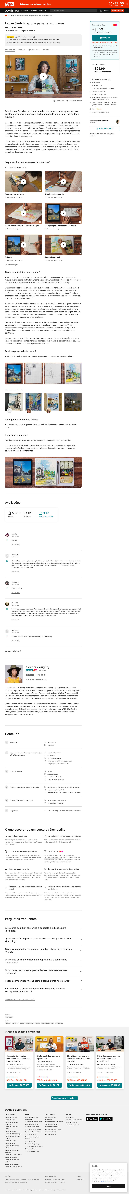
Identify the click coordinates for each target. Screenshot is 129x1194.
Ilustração (9, 1017)
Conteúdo (21, 50)
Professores (61, 1182)
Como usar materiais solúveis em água (22, 226)
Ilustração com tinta (26, 1023)
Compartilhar (60, 100)
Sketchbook (59, 1023)
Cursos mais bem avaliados (74, 1120)
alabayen (14, 555)
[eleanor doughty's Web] (44, 675)
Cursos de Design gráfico (33, 1129)
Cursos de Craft (10, 1120)
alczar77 (14, 603)
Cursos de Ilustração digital (33, 1121)
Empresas (54, 1182)
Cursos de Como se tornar (13, 1166)
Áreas (27, 1114)
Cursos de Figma (50, 1134)
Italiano (40, 42)
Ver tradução (15, 544)
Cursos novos (70, 1117)
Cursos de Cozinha (11, 1157)
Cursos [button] (24, 10)
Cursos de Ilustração (11, 1117)
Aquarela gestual (52, 257)
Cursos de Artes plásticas (33, 1132)
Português (23, 42)
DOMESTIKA (12, 10)
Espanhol (16, 42)
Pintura (37, 1023)
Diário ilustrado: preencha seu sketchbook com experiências (108, 1058)
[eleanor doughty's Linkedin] (42, 675)
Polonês (46, 42)
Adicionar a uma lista (75, 100)
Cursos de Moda (10, 1143)
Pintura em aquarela (47, 1023)
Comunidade (34, 50)
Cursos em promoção (72, 1125)
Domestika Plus (22, 1182)
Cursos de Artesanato (32, 1126)
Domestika (48, 1179)
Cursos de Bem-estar (11, 1164)
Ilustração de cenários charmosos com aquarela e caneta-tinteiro (18, 1058)
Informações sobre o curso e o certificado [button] (20, 999)
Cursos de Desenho (31, 1124)
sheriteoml (15, 630)
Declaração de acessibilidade (58, 1190)
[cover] (43, 76)
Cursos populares (71, 1122)
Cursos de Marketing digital (34, 1146)
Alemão (29, 42)
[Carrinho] (100, 10)
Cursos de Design (10, 1131)
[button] (46, 10)
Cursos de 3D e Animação (13, 1134)
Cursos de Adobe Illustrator (54, 1121)
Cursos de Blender (51, 1132)
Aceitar (108, 1186)
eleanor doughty (21, 31)
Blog (59, 1179)
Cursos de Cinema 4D (52, 1126)
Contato (55, 1179)
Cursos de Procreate (51, 1124)
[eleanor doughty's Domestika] (36, 675)
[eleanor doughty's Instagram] (39, 675)
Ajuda (63, 1179)
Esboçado (15, 1023)
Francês (35, 42)
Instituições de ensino (33, 1179)
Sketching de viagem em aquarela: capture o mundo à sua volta (79, 1058)
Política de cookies (107, 1182)
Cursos (11, 15)
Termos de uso (20, 1190)
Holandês (52, 42)
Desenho (8, 1023)
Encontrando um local (14, 194)
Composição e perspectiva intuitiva (60, 226)
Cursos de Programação (32, 1144)
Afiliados (47, 1182)
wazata (14, 534)
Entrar (106, 10)
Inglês (10, 42)
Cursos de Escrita (10, 1140)
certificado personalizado (53, 857)
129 (34, 37)
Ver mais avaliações (12, 651)
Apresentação (10, 50)
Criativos (23, 1179)
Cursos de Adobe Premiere (53, 1129)
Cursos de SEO (30, 1141)
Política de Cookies (44, 1190)
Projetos (34, 10)
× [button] (127, 4)
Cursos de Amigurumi (32, 1151)
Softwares (50, 1114)
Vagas (17, 1179)
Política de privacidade (31, 1190)
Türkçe (58, 42)
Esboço (8, 257)
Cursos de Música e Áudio (13, 1154)
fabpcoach (15, 582)
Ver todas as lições (12, 265)
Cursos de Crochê (31, 1149)
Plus (41, 10)
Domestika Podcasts (11, 1182)
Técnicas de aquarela (54, 194)
